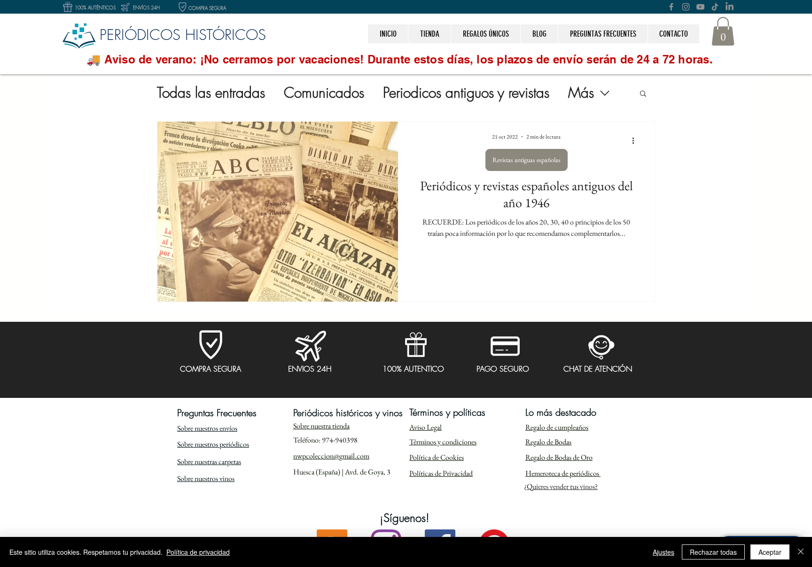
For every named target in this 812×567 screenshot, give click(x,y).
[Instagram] (686, 7)
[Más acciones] (636, 141)
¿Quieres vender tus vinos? (561, 486)
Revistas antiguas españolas (526, 159)
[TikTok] (715, 7)
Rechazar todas (713, 552)
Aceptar (769, 552)
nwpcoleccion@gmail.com (331, 456)
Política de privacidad (198, 552)
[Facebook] (671, 7)
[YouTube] (700, 7)
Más (581, 92)
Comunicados (324, 92)
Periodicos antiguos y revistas (466, 92)
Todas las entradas (211, 92)
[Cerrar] (800, 551)
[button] (485, 33)
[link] (723, 31)
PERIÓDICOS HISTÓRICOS (183, 34)
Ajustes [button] (663, 552)
